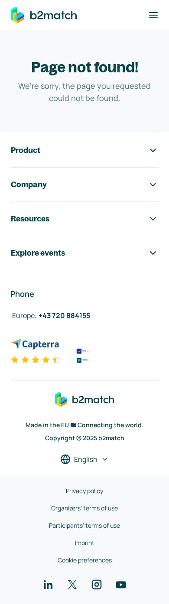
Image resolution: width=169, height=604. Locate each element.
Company (29, 184)
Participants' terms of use (84, 525)
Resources (30, 219)
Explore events (38, 253)
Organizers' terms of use (84, 508)
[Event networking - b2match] (43, 15)
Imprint (84, 543)
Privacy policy (84, 491)
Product (25, 150)
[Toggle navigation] (153, 15)
